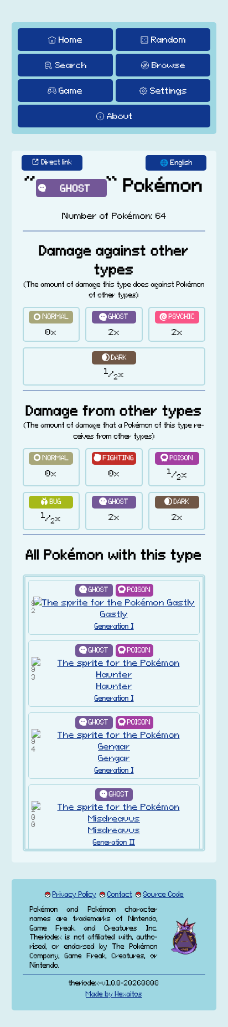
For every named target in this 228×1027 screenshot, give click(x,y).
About (120, 116)
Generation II (114, 842)
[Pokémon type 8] (114, 317)
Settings (168, 90)
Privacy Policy (74, 894)
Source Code (163, 894)
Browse (168, 65)
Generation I (114, 626)
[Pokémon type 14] (177, 317)
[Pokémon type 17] (114, 357)
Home (70, 39)
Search (71, 65)
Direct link (57, 162)
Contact (119, 894)
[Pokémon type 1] (51, 317)
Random (168, 39)
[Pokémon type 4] (177, 458)
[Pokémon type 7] (51, 502)
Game (70, 90)
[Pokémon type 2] (114, 458)
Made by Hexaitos (114, 994)
